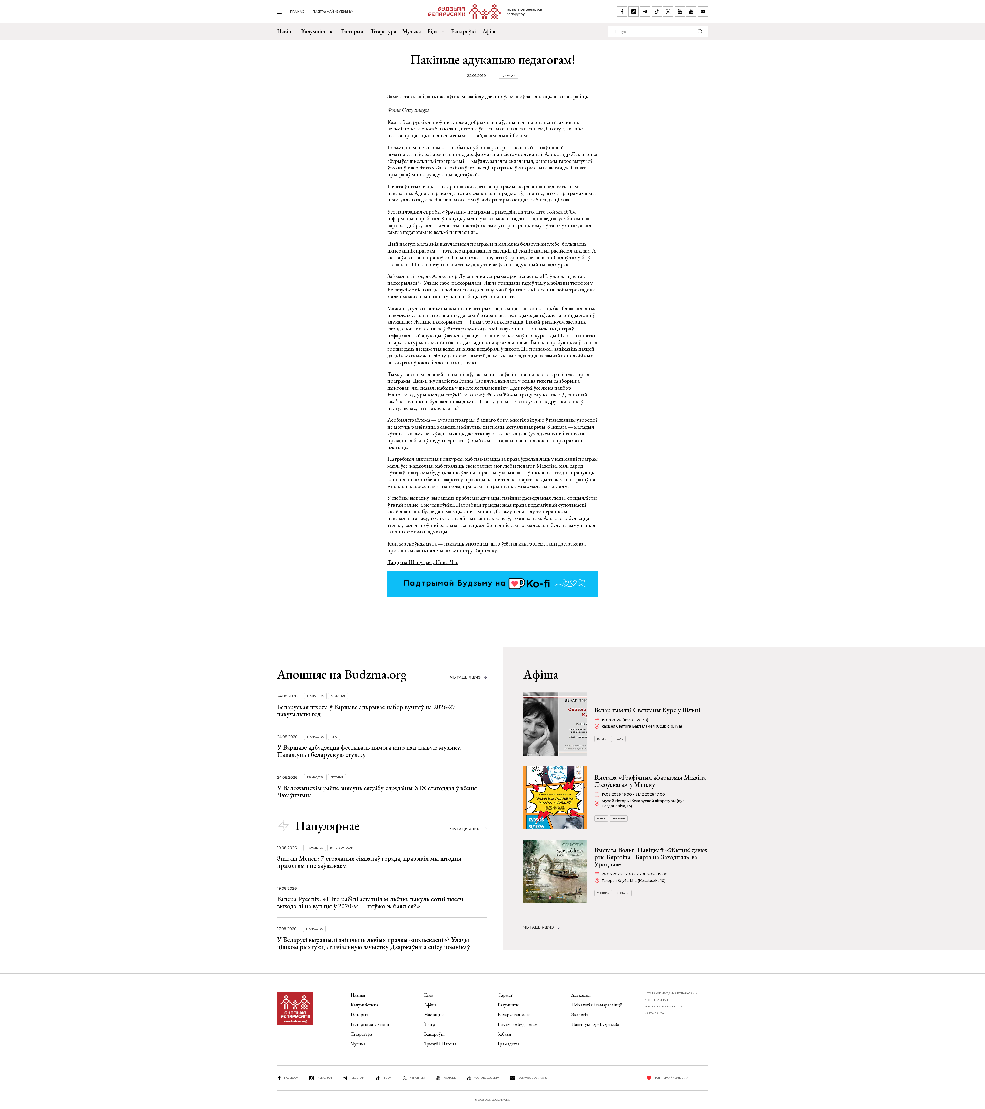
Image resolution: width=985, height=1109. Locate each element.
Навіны (286, 31)
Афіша (490, 31)
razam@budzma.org (532, 1078)
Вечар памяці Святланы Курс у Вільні (647, 709)
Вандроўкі (463, 31)
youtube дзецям (486, 1078)
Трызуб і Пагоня (440, 1044)
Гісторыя (352, 31)
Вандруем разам (341, 847)
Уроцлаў (603, 893)
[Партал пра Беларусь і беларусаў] (485, 11)
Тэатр (429, 1024)
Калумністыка (318, 31)
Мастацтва (434, 1014)
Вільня (602, 738)
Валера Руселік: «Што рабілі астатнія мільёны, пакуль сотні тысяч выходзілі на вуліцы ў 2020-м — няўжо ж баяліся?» (370, 902)
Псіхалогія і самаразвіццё (596, 1005)
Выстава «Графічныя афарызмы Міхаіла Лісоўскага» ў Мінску (650, 781)
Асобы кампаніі (657, 1000)
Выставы (619, 818)
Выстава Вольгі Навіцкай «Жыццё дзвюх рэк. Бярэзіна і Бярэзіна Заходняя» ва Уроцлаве (650, 857)
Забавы (504, 1034)
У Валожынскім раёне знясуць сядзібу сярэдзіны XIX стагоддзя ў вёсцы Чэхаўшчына (377, 791)
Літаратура (383, 31)
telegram (357, 1078)
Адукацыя (508, 75)
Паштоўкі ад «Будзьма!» (595, 1024)
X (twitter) (417, 1078)
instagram (324, 1078)
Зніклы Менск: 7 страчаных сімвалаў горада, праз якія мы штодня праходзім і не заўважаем (369, 862)
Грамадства (315, 695)
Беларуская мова (514, 1014)
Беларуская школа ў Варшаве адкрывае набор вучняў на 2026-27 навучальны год (366, 710)
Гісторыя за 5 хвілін (370, 1024)
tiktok (387, 1078)
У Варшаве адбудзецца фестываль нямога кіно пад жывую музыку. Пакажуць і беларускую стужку (369, 751)
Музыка (411, 31)
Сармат (505, 995)
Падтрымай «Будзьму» (333, 11)
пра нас (297, 11)
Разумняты (508, 1005)
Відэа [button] (433, 31)
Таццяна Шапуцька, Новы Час (422, 562)
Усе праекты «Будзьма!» (663, 1006)
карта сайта (654, 1013)
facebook (291, 1078)
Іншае (618, 738)
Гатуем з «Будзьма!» (517, 1024)
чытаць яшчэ (465, 677)
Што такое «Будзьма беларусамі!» (671, 993)
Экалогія (579, 1014)
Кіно (334, 736)
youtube (449, 1078)
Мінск (601, 818)
